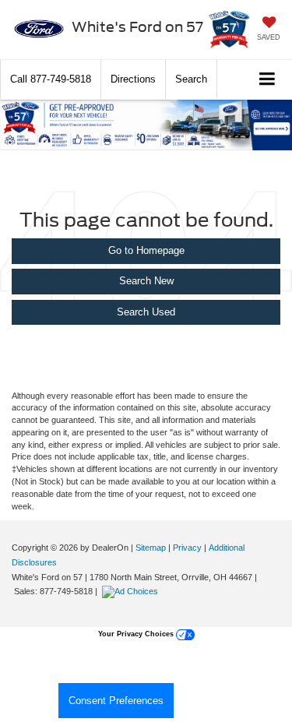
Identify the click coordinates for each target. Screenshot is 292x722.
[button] (50, 79)
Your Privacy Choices (137, 634)
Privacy (187, 547)
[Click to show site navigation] (267, 80)
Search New (146, 281)
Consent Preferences (116, 700)
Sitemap (150, 547)
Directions (133, 79)
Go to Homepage (146, 250)
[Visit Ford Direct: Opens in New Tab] (132, 591)
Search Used (146, 312)
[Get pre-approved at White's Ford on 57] (146, 125)
